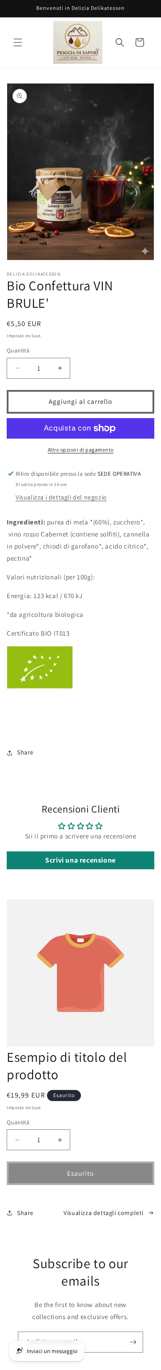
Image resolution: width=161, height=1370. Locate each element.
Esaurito (80, 1173)
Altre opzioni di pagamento (81, 449)
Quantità (18, 350)
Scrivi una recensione (80, 860)
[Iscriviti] (133, 1342)
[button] (18, 42)
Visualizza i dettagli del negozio (61, 497)
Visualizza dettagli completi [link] (104, 1213)
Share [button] (25, 752)
